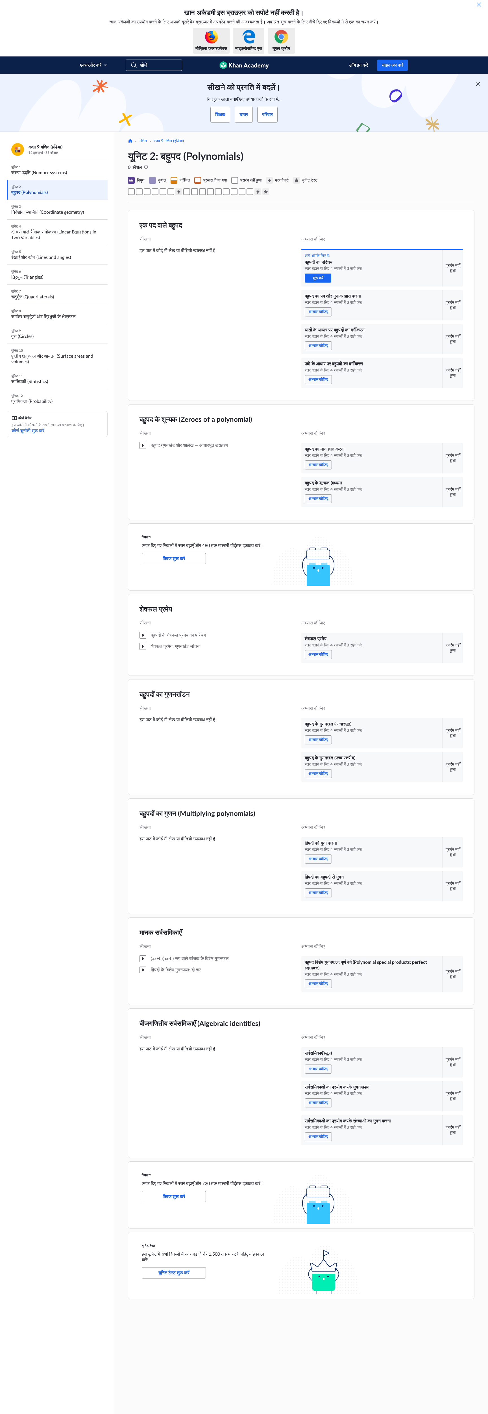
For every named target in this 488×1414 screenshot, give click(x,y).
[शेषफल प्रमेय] (186, 191)
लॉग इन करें (358, 65)
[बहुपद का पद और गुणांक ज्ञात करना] (139, 191)
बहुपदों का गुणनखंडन (165, 694)
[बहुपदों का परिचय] (131, 191)
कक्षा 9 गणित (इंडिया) (169, 141)
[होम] (130, 141)
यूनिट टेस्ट (148, 1245)
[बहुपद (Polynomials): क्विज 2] (257, 191)
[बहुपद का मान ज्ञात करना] (163, 191)
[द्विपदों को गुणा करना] (210, 191)
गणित (143, 141)
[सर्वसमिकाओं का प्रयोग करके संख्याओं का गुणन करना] (250, 191)
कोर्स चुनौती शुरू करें (28, 431)
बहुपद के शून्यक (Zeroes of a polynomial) (196, 419)
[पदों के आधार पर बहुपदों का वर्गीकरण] (155, 191)
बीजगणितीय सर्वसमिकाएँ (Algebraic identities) (200, 1023)
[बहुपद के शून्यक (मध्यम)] (170, 191)
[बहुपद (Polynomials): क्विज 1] (178, 191)
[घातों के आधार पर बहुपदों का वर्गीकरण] (147, 191)
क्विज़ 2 (146, 1175)
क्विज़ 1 (146, 537)
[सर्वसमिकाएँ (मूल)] (234, 191)
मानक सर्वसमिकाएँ (161, 933)
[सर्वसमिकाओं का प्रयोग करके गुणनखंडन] (242, 191)
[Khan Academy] (244, 65)
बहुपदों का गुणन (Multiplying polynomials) (197, 813)
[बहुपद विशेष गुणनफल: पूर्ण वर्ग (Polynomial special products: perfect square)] (226, 191)
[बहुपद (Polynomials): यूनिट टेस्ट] (265, 191)
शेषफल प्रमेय (156, 609)
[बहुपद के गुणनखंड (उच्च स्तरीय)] (202, 191)
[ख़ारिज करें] (478, 4)
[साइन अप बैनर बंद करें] (477, 84)
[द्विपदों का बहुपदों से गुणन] (218, 191)
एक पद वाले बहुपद (161, 225)
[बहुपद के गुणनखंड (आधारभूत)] (194, 191)
